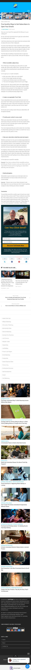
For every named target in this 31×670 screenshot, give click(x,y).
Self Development (6, 371)
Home (3, 639)
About (3, 643)
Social (3, 375)
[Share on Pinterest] (19, 260)
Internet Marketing (6, 331)
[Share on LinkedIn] (26, 260)
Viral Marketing (5, 378)
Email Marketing (5, 21)
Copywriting (5, 345)
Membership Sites (6, 328)
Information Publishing (7, 325)
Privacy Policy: (7, 249)
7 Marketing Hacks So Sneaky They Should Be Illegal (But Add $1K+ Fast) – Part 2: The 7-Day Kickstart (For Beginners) (7, 283)
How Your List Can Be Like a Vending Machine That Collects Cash (22, 282)
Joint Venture (5, 338)
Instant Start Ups (6, 318)
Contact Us (5, 646)
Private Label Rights (7, 351)
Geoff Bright (5, 29)
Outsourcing (5, 365)
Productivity (5, 358)
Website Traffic (6, 341)
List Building (5, 348)
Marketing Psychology (6, 419)
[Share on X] (4, 260)
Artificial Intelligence (6, 481)
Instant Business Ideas (7, 361)
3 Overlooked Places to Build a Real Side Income (13, 443)
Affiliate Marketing (6, 321)
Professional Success (7, 368)
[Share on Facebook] (12, 260)
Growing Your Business (8, 335)
